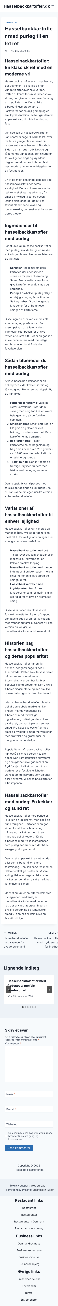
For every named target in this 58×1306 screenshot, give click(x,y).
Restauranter (29, 1214)
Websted (11, 1124)
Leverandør (29, 1286)
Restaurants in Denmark (29, 1221)
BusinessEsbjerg (29, 1264)
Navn (10, 1094)
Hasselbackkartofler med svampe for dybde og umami (16, 940)
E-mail (11, 1109)
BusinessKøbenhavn (29, 1250)
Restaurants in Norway (29, 1228)
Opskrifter (11, 22)
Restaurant (29, 1207)
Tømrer (29, 1292)
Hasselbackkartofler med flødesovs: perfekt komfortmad (26, 985)
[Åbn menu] (53, 6)
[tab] (23, 1007)
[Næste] (49, 989)
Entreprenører (29, 1299)
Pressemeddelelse (29, 1279)
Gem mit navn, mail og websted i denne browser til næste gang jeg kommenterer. (30, 1136)
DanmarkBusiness (29, 1243)
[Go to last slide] (8, 989)
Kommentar (13, 1043)
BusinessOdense (29, 1257)
